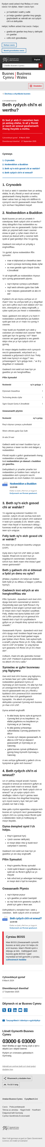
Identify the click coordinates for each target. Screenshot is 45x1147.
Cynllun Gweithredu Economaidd (16, 1116)
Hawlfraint (36, 1110)
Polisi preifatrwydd (16, 1107)
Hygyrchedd (25, 1110)
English (37, 60)
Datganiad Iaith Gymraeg (12, 1113)
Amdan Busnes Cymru (12, 1099)
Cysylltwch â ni (31, 1099)
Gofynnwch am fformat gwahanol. (23, 493)
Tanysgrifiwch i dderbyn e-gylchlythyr (23, 1020)
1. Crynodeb (8, 160)
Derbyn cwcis (9, 45)
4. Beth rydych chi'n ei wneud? (17, 172)
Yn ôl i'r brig (12, 1085)
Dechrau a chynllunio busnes (17, 94)
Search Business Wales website (41, 66)
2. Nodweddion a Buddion (15, 164)
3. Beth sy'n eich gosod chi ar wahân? (21, 168)
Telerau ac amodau (10, 1110)
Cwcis (5, 1107)
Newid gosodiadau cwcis (14, 50)
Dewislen (37, 86)
